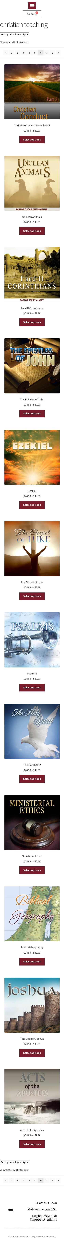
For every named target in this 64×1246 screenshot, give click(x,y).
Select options (32, 139)
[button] (32, 5)
